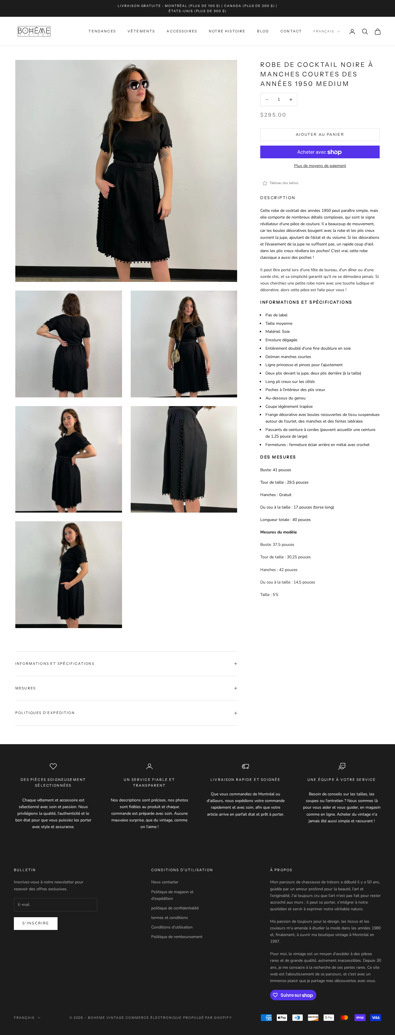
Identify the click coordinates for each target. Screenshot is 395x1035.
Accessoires (182, 31)
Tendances (102, 31)
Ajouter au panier (320, 134)
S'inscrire (35, 923)
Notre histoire (227, 31)
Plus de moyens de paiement (320, 166)
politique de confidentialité (175, 908)
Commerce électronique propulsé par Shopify (178, 1018)
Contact (291, 31)
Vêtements (141, 31)
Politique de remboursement (176, 936)
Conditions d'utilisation (172, 927)
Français (323, 32)
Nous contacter (164, 882)
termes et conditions (169, 917)
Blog (263, 31)
